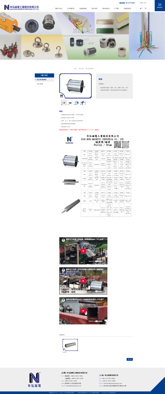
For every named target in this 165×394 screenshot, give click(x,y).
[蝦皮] (161, 358)
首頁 (75, 68)
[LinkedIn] (161, 367)
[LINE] (161, 346)
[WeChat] (161, 350)
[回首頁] (21, 7)
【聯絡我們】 (127, 8)
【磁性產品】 (106, 8)
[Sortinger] (161, 363)
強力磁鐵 (40, 84)
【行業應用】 (71, 8)
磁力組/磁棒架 (90, 68)
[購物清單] (140, 8)
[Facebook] (161, 342)
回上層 (129, 359)
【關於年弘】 (58, 8)
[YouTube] (161, 354)
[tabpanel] (82, 36)
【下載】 (117, 8)
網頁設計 (113, 392)
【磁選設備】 (83, 8)
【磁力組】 (94, 8)
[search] (146, 9)
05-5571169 (130, 3)
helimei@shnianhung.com (113, 383)
